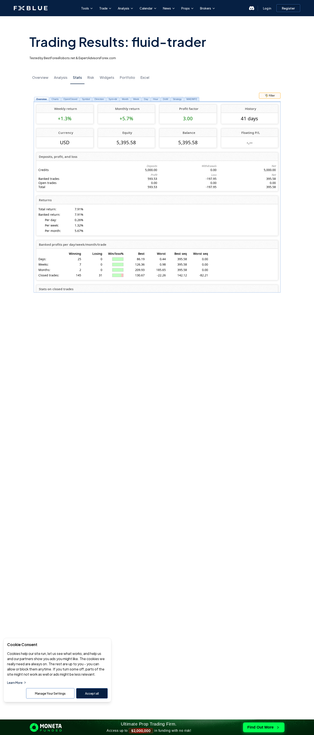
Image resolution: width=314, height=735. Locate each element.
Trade (103, 8)
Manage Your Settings (50, 693)
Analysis (123, 8)
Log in (267, 8)
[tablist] (157, 77)
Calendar (146, 8)
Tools (85, 8)
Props (185, 8)
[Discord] (251, 8)
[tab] (40, 77)
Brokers (205, 8)
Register (288, 8)
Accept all (92, 693)
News (167, 8)
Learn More (14, 682)
